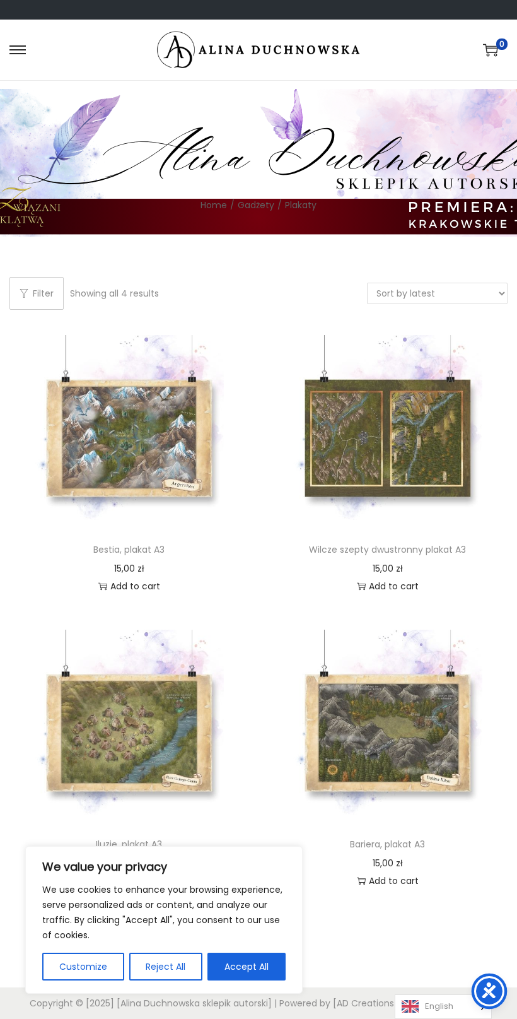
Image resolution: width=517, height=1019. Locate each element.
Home (213, 205)
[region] (164, 920)
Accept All (246, 966)
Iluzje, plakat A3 (129, 844)
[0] (490, 49)
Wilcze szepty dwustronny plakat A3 (387, 549)
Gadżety (256, 205)
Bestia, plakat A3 (129, 549)
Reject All (165, 966)
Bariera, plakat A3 (387, 844)
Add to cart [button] (135, 586)
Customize (83, 966)
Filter (43, 293)
